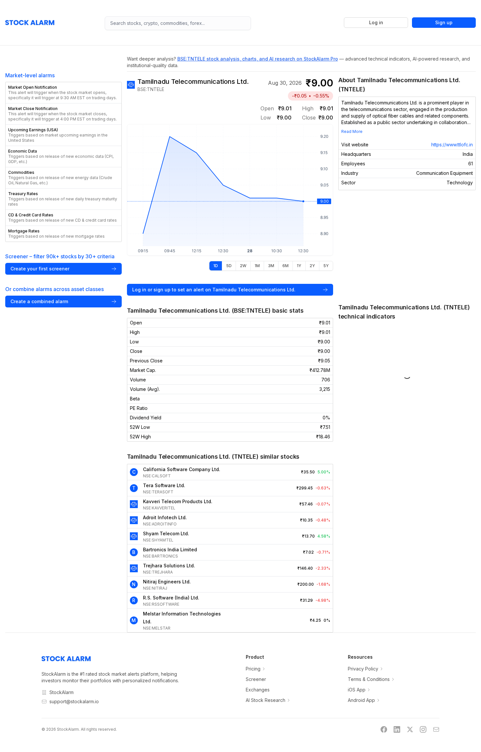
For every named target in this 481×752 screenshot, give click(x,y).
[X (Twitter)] (410, 729)
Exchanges (258, 689)
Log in (376, 22)
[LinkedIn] (397, 729)
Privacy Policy (363, 668)
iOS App (356, 689)
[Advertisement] (407, 246)
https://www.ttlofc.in (452, 144)
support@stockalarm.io (74, 701)
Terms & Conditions (369, 679)
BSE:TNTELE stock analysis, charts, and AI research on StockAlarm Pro (257, 59)
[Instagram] (423, 729)
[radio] (215, 265)
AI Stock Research (265, 700)
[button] (63, 92)
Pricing (253, 668)
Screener (256, 679)
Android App (361, 700)
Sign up (444, 22)
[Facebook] (384, 729)
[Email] (436, 729)
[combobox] (178, 23)
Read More (352, 131)
